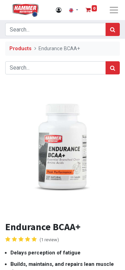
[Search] (113, 29)
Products (20, 49)
